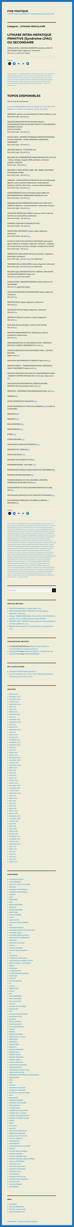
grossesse (25, 539)
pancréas (12, 1128)
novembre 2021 (14, 742)
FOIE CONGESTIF (15, 999)
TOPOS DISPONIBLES (23, 96)
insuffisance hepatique (14, 550)
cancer (24, 529)
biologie (39, 561)
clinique (30, 563)
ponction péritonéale (33, 573)
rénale (19, 575)
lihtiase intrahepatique (24, 77)
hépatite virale (37, 567)
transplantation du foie (33, 559)
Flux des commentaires (17, 1209)
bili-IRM (29, 75)
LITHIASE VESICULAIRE (37, 73)
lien (15, 327)
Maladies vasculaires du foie (44, 552)
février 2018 (13, 831)
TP (46, 575)
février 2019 (13, 811)
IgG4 (11, 1082)
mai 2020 (12, 773)
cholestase (45, 531)
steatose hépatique (34, 556)
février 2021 (13, 752)
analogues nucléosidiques (25, 525)
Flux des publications (16, 1207)
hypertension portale (17, 548)
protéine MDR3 (22, 83)
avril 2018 (12, 826)
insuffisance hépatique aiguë (30, 550)
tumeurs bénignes (19, 561)
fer (14, 537)
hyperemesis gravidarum (22, 546)
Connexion (13, 1204)
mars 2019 (13, 808)
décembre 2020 (14, 757)
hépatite (28, 540)
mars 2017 (12, 859)
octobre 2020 (14, 763)
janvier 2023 (13, 727)
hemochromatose (44, 539)
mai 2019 (12, 803)
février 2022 (13, 735)
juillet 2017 (13, 849)
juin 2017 (12, 851)
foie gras (48, 537)
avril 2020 (12, 775)
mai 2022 (12, 732)
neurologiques (39, 571)
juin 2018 (12, 824)
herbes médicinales (16, 1062)
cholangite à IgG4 (15, 932)
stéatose (9, 556)
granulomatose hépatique (18, 1014)
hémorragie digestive (13, 540)
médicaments (31, 571)
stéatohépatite (29, 554)
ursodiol (39, 83)
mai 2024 (12, 717)
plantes (24, 573)
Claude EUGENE (14, 651)
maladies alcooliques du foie (19, 1115)
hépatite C (23, 567)
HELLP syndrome (34, 539)
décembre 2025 (14, 696)
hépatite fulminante (50, 542)
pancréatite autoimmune (18, 1131)
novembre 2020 (14, 760)
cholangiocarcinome (16, 927)
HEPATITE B (16, 542)
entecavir (47, 535)
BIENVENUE (15, 527)
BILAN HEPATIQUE (24, 527)
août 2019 (12, 796)
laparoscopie (15, 569)
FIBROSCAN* (24, 537)
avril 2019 (12, 806)
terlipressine (31, 575)
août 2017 (12, 846)
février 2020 (13, 780)
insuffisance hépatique (17, 1090)
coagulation (13, 955)
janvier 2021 (13, 755)
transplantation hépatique (18, 1179)
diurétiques (23, 535)
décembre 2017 (14, 836)
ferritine (17, 537)
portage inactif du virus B (18, 1136)
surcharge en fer (32, 558)
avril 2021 (12, 750)
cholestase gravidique (17, 943)
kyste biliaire (13, 1098)
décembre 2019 (14, 785)
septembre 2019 (15, 793)
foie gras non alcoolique (17, 1006)
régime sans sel (11, 575)
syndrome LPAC (32, 83)
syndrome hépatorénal (17, 1166)
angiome (52, 525)
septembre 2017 (14, 844)
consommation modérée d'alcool (21, 960)
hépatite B (16, 567)
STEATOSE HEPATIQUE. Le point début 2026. (25, 608)
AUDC (25, 75)
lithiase (34, 77)
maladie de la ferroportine (18, 1110)
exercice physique (15, 981)
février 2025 (13, 712)
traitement (51, 575)
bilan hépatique (31, 561)
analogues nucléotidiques (41, 525)
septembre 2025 (15, 704)
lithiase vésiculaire (24, 81)
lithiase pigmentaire (46, 79)
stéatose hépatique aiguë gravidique (22, 1159)
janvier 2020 (13, 783)
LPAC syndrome (49, 73)
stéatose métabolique (20, 558)
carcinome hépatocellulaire (43, 529)
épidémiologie (41, 563)
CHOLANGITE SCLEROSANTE (33, 531)
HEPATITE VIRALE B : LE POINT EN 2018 (38, 651)
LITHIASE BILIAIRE (24, 73)
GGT (20, 539)
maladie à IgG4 (14, 1108)
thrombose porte (12, 559)
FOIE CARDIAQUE (15, 996)
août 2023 (12, 724)
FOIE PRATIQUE (17, 11)
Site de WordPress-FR (17, 1212)
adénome (14, 525)
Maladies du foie (48, 569)
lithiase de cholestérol (19, 79)
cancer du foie (30, 529)
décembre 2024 (14, 714)
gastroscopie (13, 1009)
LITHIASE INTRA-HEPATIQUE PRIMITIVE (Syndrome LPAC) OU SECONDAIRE (29, 38)
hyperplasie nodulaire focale (19, 1070)
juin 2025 (12, 707)
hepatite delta (32, 542)
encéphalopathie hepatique (35, 535)
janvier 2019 (13, 813)
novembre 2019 (14, 788)
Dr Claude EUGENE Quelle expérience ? (23, 671)
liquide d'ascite (23, 569)
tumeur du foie (14, 1181)
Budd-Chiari (45, 561)
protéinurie (43, 573)
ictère (51, 548)
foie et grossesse (19, 565)
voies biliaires (14, 1187)
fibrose (31, 537)
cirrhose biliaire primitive (38, 533)
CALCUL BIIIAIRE (16, 529)
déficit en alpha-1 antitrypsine (20, 963)
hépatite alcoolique (37, 540)
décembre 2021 (14, 740)
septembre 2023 (15, 722)
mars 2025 (13, 709)
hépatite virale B (21, 544)
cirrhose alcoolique (25, 533)
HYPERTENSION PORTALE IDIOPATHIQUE (36, 548)
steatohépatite (20, 554)
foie (34, 537)
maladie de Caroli (45, 81)
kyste (11, 1095)
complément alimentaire (18, 958)
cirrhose (16, 533)
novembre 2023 (14, 719)
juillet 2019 (13, 798)
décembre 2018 (14, 816)
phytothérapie (17, 573)
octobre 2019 (13, 790)
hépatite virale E (44, 544)
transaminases (22, 559)
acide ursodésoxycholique (15, 75)
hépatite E (40, 542)
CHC (53, 529)
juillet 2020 (13, 768)
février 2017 (13, 862)
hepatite (23, 540)
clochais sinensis (12, 77)
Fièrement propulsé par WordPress (28, 1221)
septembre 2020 (15, 765)
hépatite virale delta (32, 544)
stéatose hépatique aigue (18, 1156)
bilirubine (34, 527)
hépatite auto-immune (17, 1037)
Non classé (13, 1126)
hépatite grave (11, 544)
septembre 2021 (14, 745)
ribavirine (24, 575)
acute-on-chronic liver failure (20, 884)
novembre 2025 (14, 699)
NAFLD (9, 554)
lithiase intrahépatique (33, 79)
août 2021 (12, 747)
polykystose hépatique (17, 1133)
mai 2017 (12, 854)
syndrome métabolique (45, 558)
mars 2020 (13, 778)
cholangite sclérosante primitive (41, 75)
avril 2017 (12, 857)
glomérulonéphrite (30, 565)
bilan (11, 902)
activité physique (35, 523)
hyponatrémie (14, 1077)
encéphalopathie (15, 971)
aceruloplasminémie (23, 523)
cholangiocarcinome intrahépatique (22, 930)
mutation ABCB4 (12, 83)
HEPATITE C (24, 542)
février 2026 (13, 694)
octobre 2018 (13, 821)
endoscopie (13, 976)
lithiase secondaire (12, 81)
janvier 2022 (13, 737)
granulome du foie (15, 1016)
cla (10, 953)
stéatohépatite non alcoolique (43, 554)
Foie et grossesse (41, 537)
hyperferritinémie (36, 546)
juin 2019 (12, 801)
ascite (9, 527)
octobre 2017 (13, 841)
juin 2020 (12, 770)
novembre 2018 (14, 818)
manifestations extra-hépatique (16, 571)
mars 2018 (12, 829)
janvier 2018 (13, 834)
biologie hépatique (43, 527)
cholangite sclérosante (14, 563)
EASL (34, 563)
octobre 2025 (14, 702)
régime (49, 573)
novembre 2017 (14, 839)
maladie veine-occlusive (28, 552)
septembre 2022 (15, 730)
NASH (14, 554)
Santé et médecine (15, 1138)
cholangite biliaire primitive (15, 531)
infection (12, 1085)
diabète (17, 535)
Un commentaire (23, 577)
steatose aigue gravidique (20, 556)
